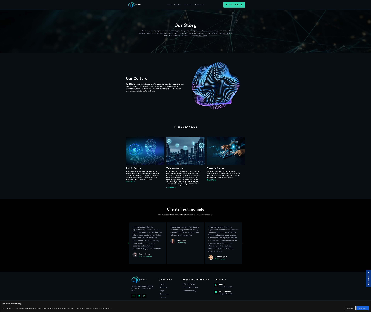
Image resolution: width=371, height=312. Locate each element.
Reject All (350, 308)
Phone (222, 284)
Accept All (362, 308)
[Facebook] (133, 296)
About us (177, 5)
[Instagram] (144, 296)
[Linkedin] (139, 296)
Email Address (225, 292)
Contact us (199, 5)
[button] (145, 182)
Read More (130, 182)
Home (169, 5)
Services (187, 5)
